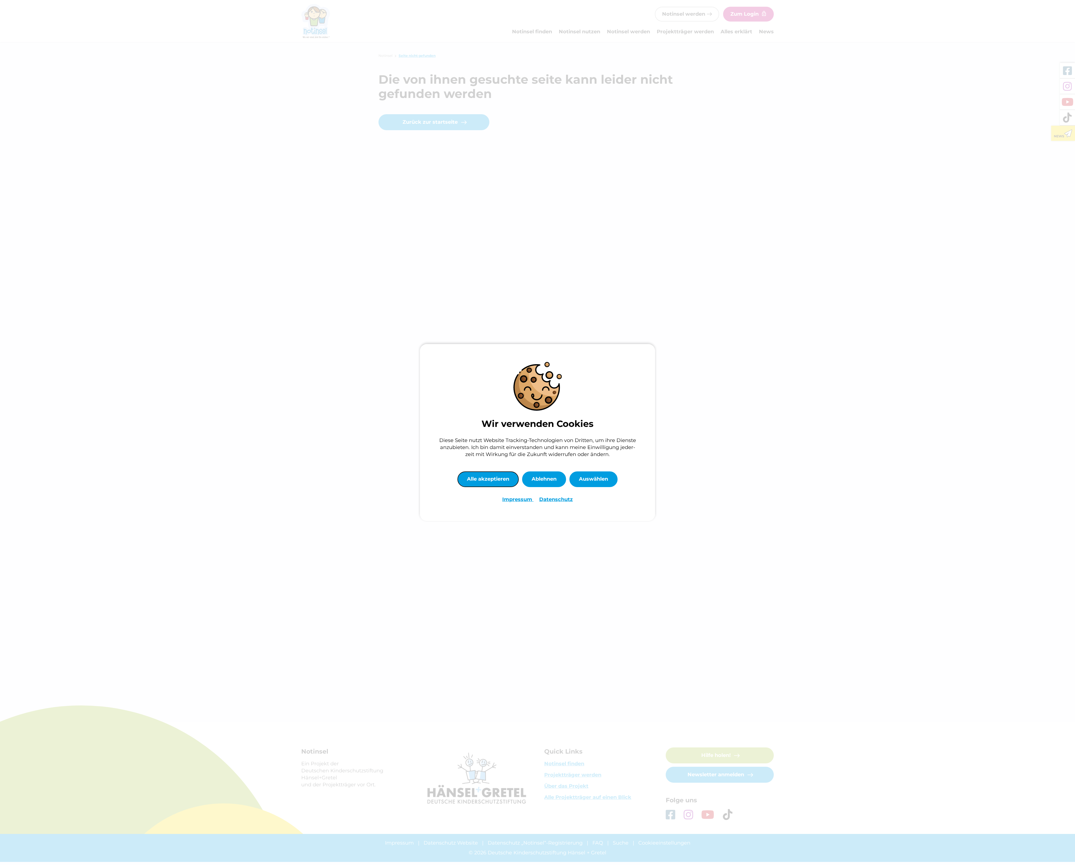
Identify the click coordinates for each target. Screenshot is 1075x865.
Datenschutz (556, 499)
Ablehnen (544, 479)
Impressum (518, 499)
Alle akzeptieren (488, 479)
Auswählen (593, 479)
